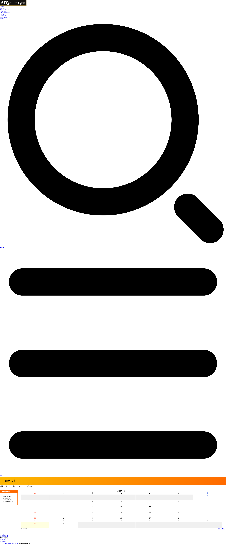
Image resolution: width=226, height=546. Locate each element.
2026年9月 (221, 529)
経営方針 (2, 8)
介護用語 (2, 14)
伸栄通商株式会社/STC (12, 543)
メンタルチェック (4, 11)
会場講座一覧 (3, 15)
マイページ (2, 18)
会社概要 (2, 6)
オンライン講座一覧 (5, 17)
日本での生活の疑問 (5, 12)
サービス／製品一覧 (5, 9)
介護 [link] (1, 486)
